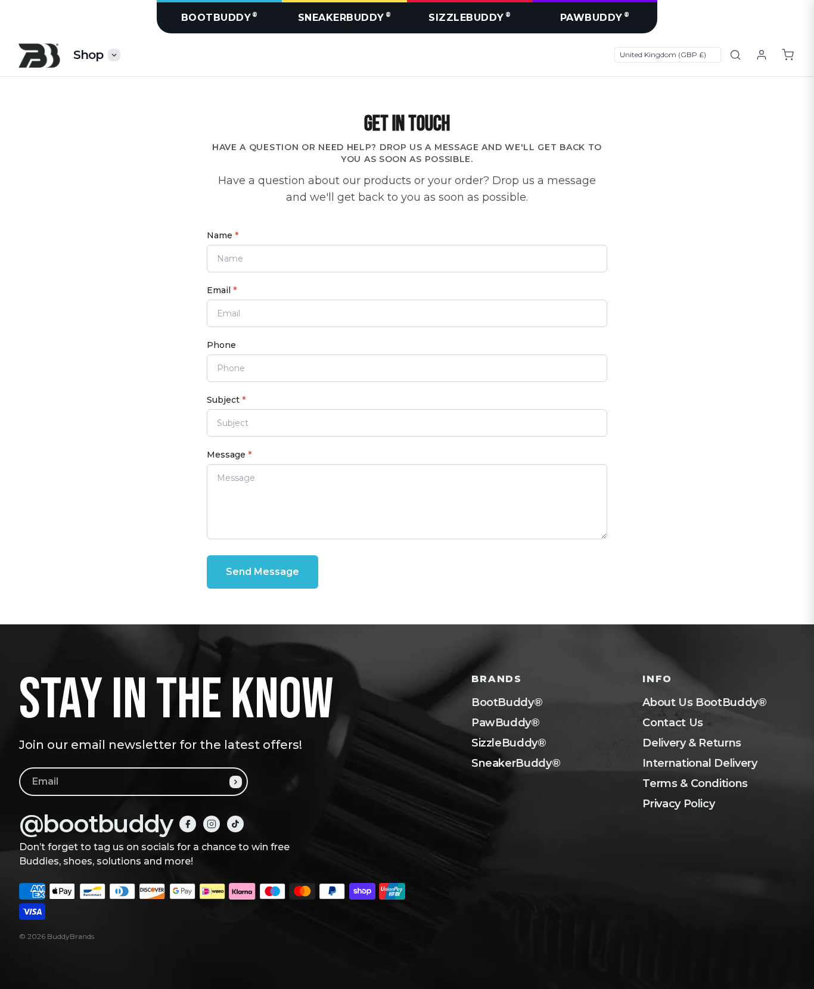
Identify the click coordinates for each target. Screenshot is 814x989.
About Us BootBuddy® (704, 702)
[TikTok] (235, 824)
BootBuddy (219, 17)
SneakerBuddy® (515, 763)
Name (222, 235)
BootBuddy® (506, 702)
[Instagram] (211, 824)
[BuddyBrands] (39, 55)
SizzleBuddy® (508, 742)
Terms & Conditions (695, 783)
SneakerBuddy (345, 17)
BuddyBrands (70, 936)
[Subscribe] (235, 782)
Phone (221, 345)
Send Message (262, 571)
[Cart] (788, 55)
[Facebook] (187, 824)
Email (222, 290)
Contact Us (672, 722)
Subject (226, 399)
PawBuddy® (505, 722)
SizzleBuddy (469, 17)
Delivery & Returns (691, 742)
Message (229, 454)
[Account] (761, 55)
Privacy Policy (678, 803)
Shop (88, 55)
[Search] (735, 55)
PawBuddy (595, 17)
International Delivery (699, 763)
